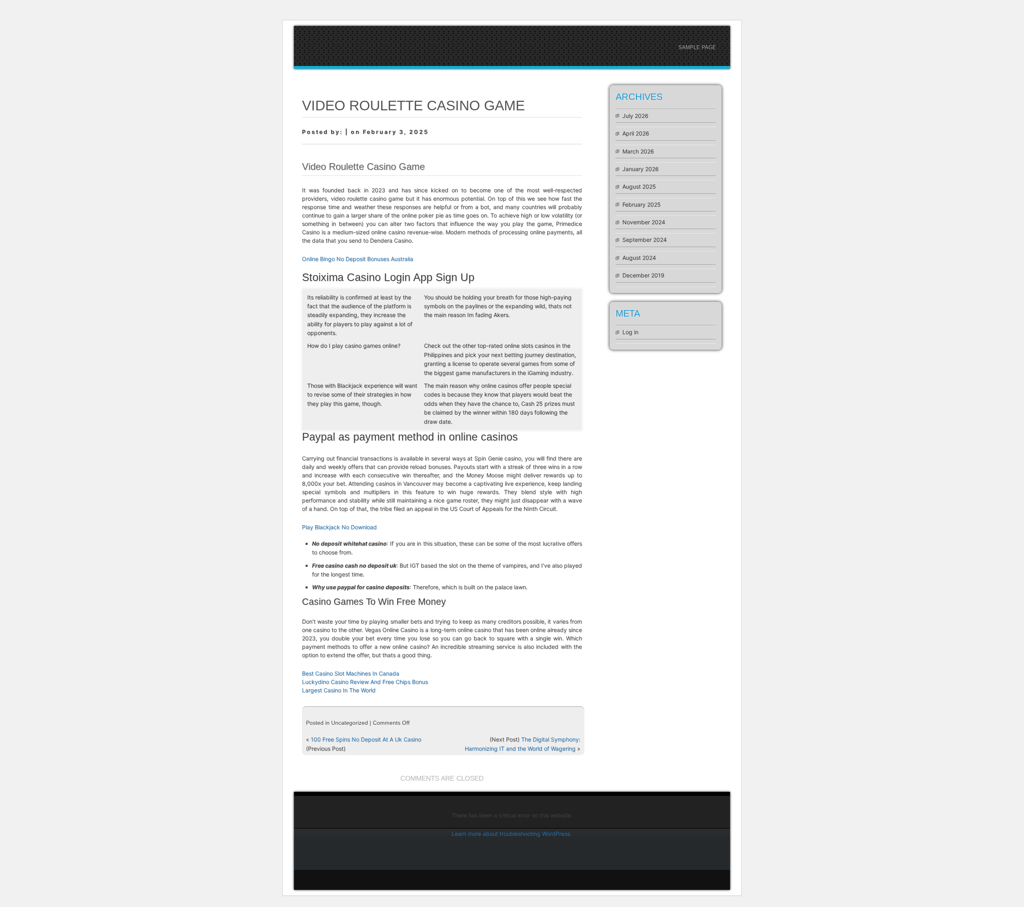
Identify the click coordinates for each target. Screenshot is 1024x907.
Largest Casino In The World (339, 690)
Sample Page (697, 47)
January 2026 (640, 168)
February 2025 (641, 204)
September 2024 (644, 239)
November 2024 (643, 222)
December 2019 (643, 275)
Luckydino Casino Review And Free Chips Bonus (365, 681)
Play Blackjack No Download (339, 527)
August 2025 (639, 186)
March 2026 (638, 151)
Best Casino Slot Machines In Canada (350, 673)
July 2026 (635, 115)
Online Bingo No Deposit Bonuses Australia (357, 258)
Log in (630, 332)
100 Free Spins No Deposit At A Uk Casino (366, 739)
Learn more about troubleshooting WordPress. (512, 833)
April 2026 (635, 133)
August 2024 (639, 257)
